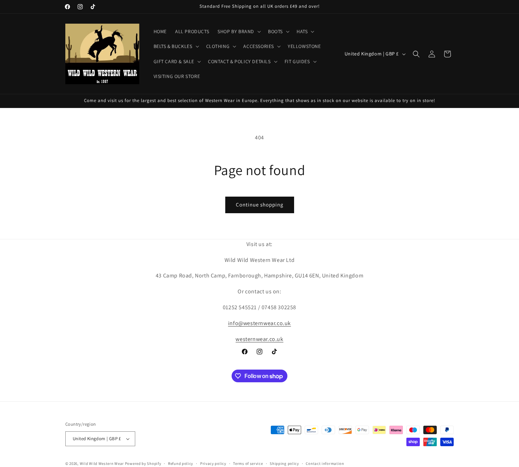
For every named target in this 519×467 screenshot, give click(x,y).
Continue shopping (260, 204)
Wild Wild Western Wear (102, 463)
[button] (238, 31)
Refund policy (180, 463)
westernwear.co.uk (259, 338)
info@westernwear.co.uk (259, 323)
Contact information (325, 463)
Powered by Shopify (143, 463)
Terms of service (248, 463)
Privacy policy (213, 463)
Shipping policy (284, 463)
